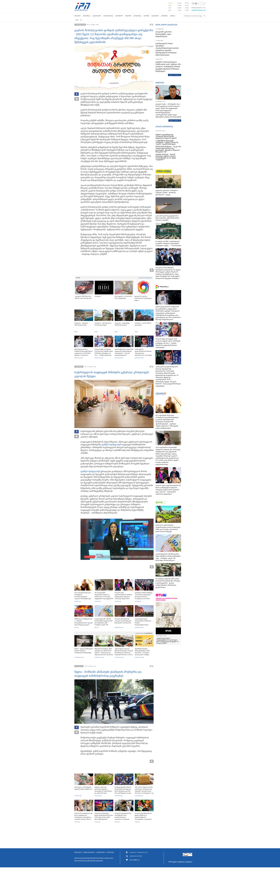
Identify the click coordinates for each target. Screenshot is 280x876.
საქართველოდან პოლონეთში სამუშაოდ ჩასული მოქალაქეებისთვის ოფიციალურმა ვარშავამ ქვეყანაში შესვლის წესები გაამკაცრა (144, 624)
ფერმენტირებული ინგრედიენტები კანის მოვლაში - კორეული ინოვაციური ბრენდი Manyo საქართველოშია (143, 652)
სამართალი (97, 16)
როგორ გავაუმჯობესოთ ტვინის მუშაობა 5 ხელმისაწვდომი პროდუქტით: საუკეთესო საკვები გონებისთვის (143, 817)
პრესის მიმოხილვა (164, 126)
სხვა (77, 20)
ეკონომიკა (137, 16)
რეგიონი (128, 16)
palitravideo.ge (78, 358)
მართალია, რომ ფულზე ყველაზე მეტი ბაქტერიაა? (83, 788)
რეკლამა (110, 852)
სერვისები (100, 852)
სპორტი (146, 16)
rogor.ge (117, 822)
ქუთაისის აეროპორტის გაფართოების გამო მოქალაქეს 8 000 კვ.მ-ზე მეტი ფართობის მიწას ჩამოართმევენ (168, 528)
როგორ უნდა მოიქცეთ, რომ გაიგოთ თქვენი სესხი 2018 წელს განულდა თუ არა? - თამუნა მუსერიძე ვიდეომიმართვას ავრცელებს (103, 354)
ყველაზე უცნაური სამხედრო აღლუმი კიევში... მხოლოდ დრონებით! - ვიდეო (167, 193)
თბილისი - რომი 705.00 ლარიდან (143, 324)
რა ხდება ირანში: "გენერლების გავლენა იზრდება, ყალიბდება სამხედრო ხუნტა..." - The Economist (168, 243)
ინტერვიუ (160, 83)
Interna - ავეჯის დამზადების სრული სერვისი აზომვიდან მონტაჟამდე (83, 650)
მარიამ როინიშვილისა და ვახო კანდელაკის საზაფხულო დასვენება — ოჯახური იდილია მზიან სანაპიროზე (83, 817)
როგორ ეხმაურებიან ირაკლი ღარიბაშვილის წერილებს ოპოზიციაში (123, 621)
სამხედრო (155, 16)
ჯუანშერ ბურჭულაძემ (111, 444)
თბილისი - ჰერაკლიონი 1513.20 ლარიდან (102, 324)
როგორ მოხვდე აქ (145, 277)
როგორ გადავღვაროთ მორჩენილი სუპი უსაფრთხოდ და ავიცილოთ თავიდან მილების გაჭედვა (123, 817)
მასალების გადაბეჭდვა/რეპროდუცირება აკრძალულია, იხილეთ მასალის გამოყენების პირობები (94, 859)
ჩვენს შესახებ (88, 852)
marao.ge (77, 822)
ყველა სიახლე (174, 75)
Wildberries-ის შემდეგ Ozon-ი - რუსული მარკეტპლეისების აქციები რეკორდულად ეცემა (83, 622)
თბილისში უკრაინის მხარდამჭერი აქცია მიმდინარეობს (164, 34)
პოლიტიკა (86, 16)
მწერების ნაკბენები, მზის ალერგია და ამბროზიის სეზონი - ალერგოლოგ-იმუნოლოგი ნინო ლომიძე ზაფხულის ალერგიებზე (103, 652)
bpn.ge (170, 3)
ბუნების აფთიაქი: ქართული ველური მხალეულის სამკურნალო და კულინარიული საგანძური (103, 791)
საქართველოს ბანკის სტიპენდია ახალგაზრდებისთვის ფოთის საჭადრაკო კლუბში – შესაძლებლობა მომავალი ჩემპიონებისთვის (167, 49)
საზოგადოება (108, 16)
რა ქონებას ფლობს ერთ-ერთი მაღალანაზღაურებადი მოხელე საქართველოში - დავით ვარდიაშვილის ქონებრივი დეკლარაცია (168, 583)
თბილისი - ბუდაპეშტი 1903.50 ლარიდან (122, 324)
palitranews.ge (119, 627)
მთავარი (77, 16)
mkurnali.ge (77, 795)
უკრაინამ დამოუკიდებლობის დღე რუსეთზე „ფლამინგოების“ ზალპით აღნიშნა (168, 218)
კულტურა (164, 16)
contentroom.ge (79, 657)
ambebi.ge (77, 601)
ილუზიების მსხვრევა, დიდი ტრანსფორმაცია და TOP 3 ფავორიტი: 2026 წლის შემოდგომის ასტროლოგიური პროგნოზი (103, 818)
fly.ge (75, 331)
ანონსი (172, 16)
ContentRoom (148, 633)
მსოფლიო (119, 16)
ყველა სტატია (174, 120)
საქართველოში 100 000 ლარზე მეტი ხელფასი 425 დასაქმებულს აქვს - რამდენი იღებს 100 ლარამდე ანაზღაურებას (103, 622)
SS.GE (78, 277)
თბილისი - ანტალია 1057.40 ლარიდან (81, 324)
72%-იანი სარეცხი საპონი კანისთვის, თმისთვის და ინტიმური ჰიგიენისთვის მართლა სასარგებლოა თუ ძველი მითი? (144, 791)
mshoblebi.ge (119, 795)
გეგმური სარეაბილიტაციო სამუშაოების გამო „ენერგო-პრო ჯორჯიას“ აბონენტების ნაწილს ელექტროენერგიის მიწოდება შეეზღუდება (168, 66)
